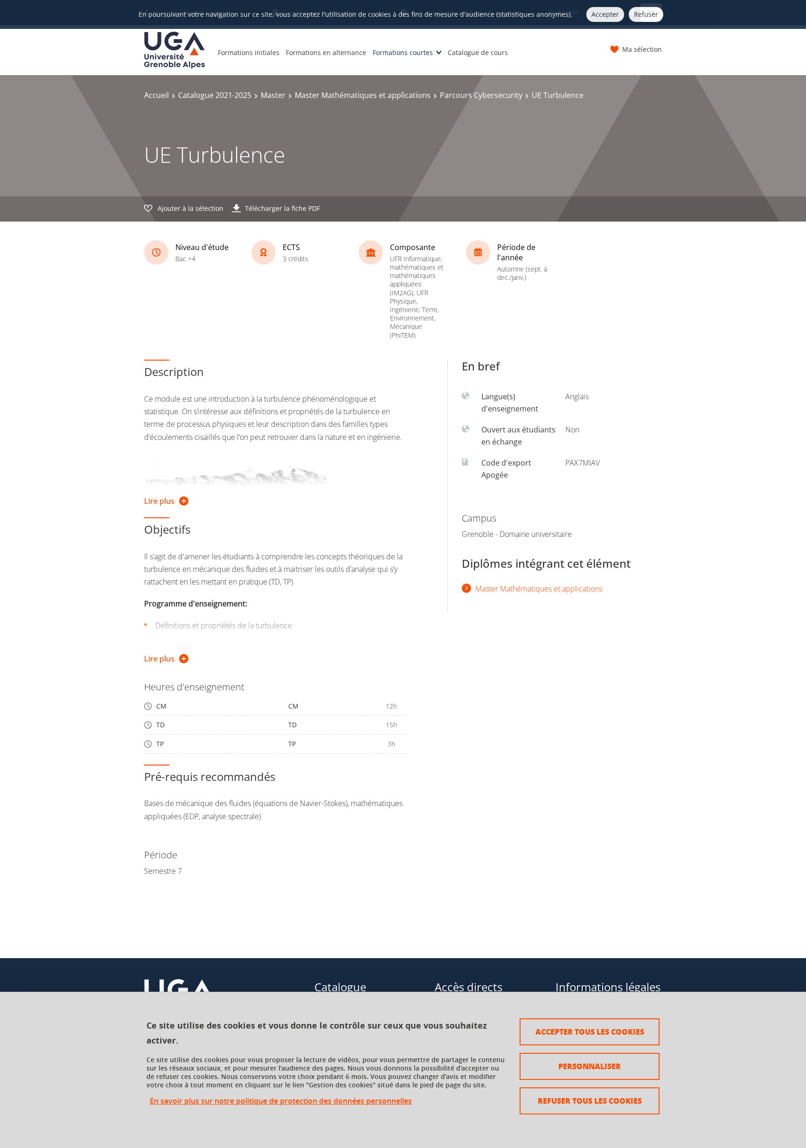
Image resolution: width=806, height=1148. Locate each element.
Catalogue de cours (478, 52)
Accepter (605, 14)
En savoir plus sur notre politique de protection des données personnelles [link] (281, 1101)
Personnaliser (589, 1066)
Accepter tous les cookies (589, 1031)
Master (273, 95)
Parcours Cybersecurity (481, 95)
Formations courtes (403, 52)
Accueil (156, 95)
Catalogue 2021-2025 (214, 95)
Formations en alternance (326, 52)
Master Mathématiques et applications (363, 95)
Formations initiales (248, 52)
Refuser (646, 14)
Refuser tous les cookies (590, 1100)
